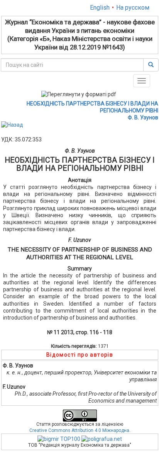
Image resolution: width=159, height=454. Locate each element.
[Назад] (12, 124)
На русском (132, 7)
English (100, 7)
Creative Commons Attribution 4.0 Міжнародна (79, 430)
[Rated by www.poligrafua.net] (101, 438)
